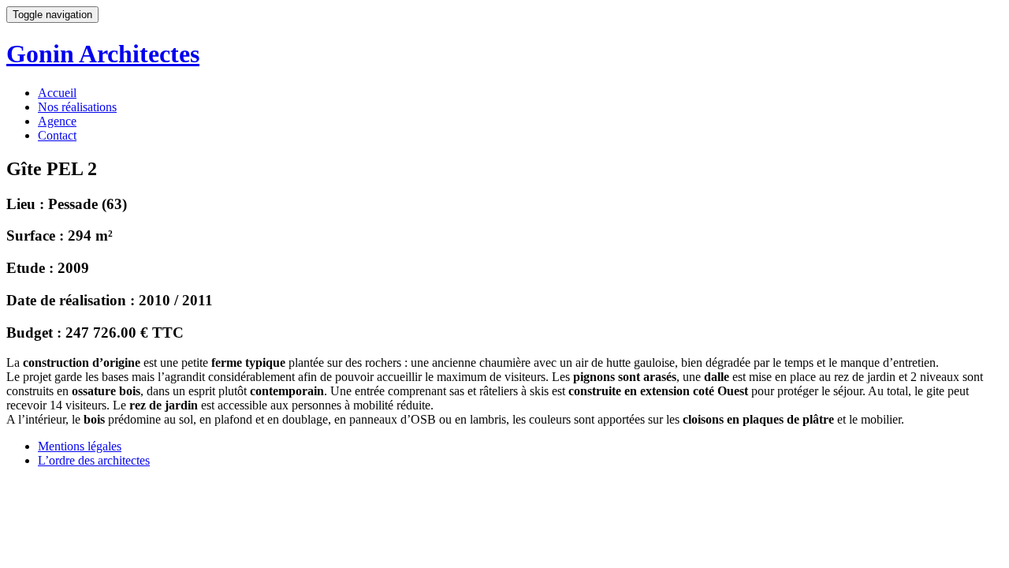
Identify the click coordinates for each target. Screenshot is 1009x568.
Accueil (57, 92)
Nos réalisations (77, 107)
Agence (57, 121)
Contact (57, 135)
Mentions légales (79, 446)
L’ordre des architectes (94, 460)
